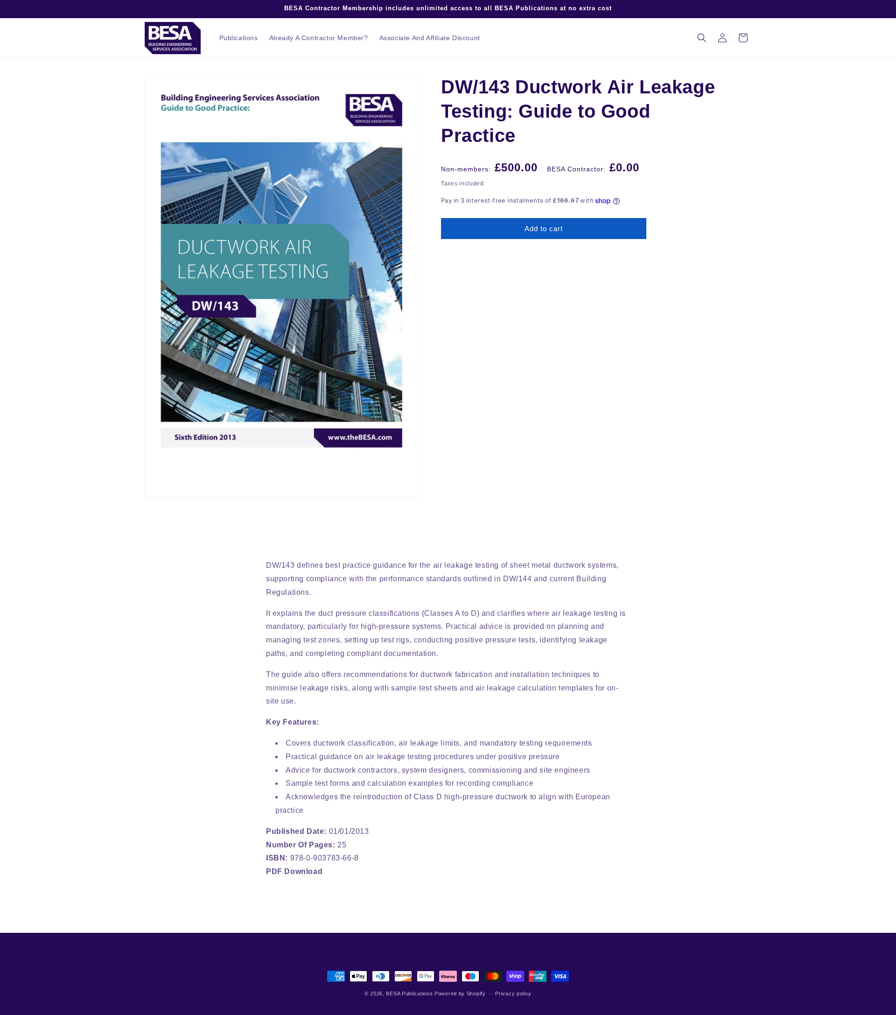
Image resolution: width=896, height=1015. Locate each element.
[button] (702, 38)
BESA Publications (409, 993)
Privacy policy (513, 993)
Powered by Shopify (460, 993)
